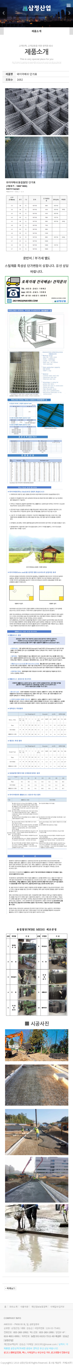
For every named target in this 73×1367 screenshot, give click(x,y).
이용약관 (24, 1306)
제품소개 (36, 31)
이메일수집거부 (57, 1306)
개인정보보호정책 (39, 1306)
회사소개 (13, 1306)
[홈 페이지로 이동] (36, 8)
